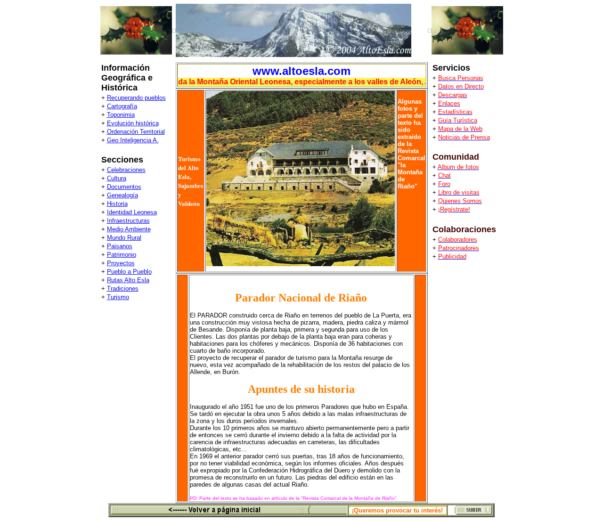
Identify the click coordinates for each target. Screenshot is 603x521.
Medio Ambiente (129, 229)
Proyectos (121, 263)
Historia (117, 203)
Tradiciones (123, 288)
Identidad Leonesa (132, 212)
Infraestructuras (128, 220)
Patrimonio (121, 254)
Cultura (116, 178)
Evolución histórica (133, 123)
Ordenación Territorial (136, 131)
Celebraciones (126, 169)
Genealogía (122, 195)
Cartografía (122, 106)
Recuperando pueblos (136, 97)
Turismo (118, 297)
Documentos (124, 186)
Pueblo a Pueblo (129, 271)
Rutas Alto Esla (128, 280)
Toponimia (121, 114)
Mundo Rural (124, 237)
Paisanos (119, 246)
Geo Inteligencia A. (133, 140)
